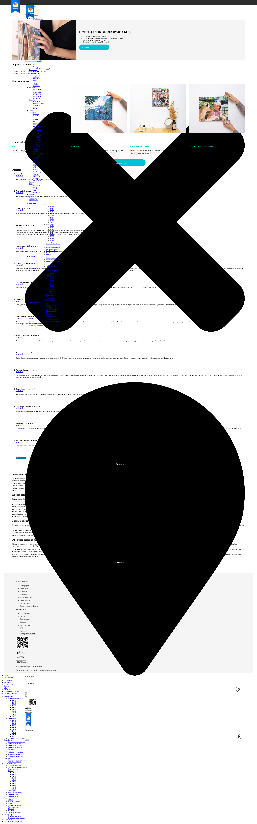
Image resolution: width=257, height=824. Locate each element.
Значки (35, 158)
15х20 (14, 707)
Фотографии (24, 586)
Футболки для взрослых (16, 818)
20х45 (39, 137)
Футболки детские (36, 186)
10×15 (52, 227)
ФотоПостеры (50, 298)
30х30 (39, 133)
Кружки (36, 166)
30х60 (39, 139)
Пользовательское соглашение (26, 672)
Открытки (23, 594)
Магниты (36, 176)
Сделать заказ (85, 47)
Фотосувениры (25, 600)
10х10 (52, 206)
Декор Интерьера (26, 597)
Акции (22, 616)
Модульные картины (52, 296)
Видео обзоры (25, 625)
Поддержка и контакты (28, 634)
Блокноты (49, 254)
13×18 (52, 229)
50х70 (52, 293)
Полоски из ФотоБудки (53, 244)
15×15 (14, 725)
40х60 (39, 144)
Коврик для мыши (14, 801)
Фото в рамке (50, 224)
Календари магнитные (52, 258)
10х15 (52, 208)
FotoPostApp (25, 667)
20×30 (52, 236)
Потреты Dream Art (14, 765)
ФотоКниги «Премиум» (37, 72)
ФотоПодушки (50, 300)
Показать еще (21, 458)
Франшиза (23, 631)
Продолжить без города (33, 61)
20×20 (14, 729)
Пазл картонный (37, 172)
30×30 (52, 238)
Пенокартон (49, 295)
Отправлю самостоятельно (54, 265)
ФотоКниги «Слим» (37, 76)
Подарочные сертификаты (29, 606)
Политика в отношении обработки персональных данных (36, 670)
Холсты (48, 275)
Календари (24, 591)
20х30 (52, 217)
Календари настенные (52, 261)
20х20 (52, 215)
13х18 (52, 210)
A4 (38, 62)
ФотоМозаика (50, 273)
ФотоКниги (24, 588)
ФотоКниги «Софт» (37, 83)
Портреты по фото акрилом (54, 271)
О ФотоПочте (25, 613)
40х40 (39, 142)
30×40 (39, 61)
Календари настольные (53, 259)
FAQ (21, 628)
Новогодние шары (51, 309)
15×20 (14, 727)
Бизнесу (23, 622)
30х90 (39, 141)
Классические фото (51, 205)
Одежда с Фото (25, 603)
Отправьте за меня (51, 266)
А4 (51, 222)
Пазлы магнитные (51, 316)
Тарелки (36, 175)
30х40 (39, 135)
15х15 (52, 211)
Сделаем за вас (25, 619)
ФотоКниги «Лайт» (37, 79)
